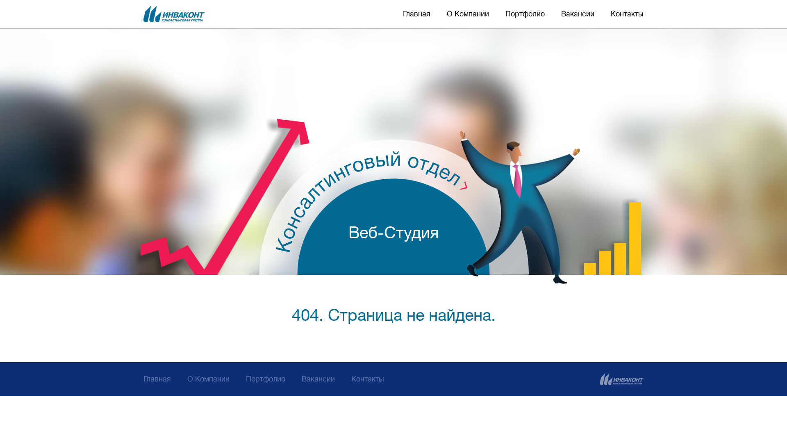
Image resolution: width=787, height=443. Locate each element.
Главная (416, 14)
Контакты (627, 14)
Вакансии (577, 14)
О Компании (468, 14)
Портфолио (525, 14)
